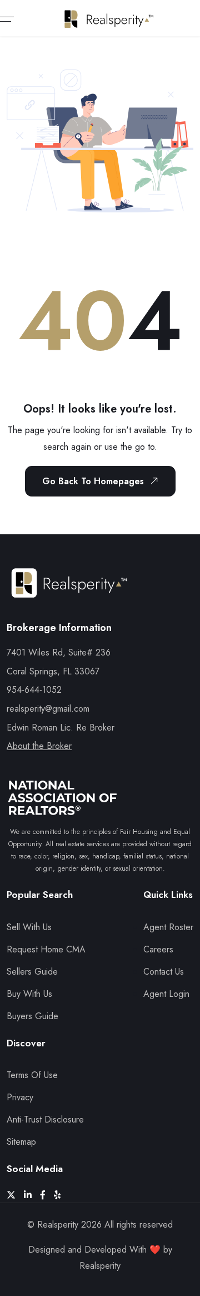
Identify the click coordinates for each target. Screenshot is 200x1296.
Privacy (20, 1097)
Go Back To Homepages (93, 481)
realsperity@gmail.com (48, 708)
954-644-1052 (34, 689)
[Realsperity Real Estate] (69, 593)
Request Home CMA (46, 949)
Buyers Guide (32, 1016)
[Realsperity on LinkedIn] (32, 1195)
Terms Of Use (32, 1075)
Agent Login (166, 993)
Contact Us (163, 971)
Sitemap (21, 1141)
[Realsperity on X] (15, 1195)
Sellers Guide (32, 971)
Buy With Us (29, 993)
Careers (158, 949)
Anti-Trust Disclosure (45, 1119)
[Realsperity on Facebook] (47, 1195)
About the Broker (39, 745)
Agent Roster (168, 927)
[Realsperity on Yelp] (61, 1195)
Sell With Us (29, 927)
